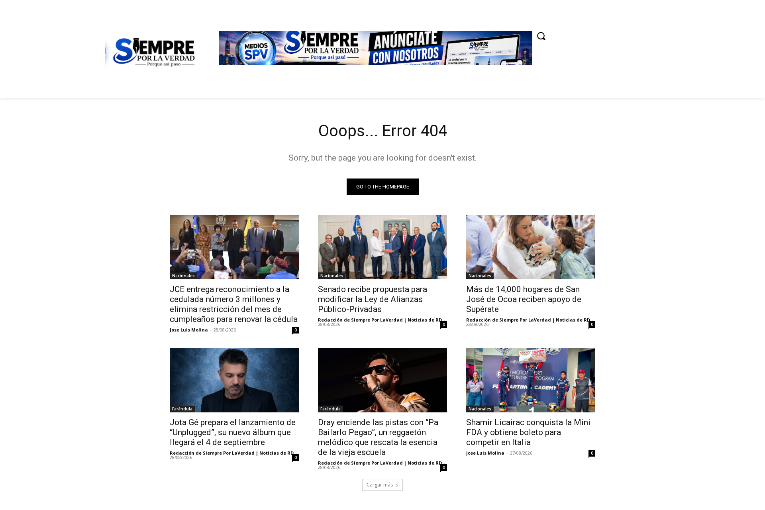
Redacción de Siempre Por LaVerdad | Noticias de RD (380, 320)
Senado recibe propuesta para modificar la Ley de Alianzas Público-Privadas (372, 299)
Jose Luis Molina (189, 330)
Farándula (182, 409)
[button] (541, 36)
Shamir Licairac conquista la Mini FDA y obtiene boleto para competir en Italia (528, 432)
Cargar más (380, 484)
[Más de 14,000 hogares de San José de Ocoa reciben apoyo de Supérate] (530, 247)
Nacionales (183, 276)
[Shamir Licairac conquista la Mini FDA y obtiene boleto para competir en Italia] (530, 380)
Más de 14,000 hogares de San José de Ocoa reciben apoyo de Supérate (523, 299)
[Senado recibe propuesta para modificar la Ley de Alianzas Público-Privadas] (382, 247)
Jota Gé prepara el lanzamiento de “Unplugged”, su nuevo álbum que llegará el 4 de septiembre (233, 432)
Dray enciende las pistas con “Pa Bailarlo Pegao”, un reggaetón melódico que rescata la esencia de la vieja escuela (378, 437)
